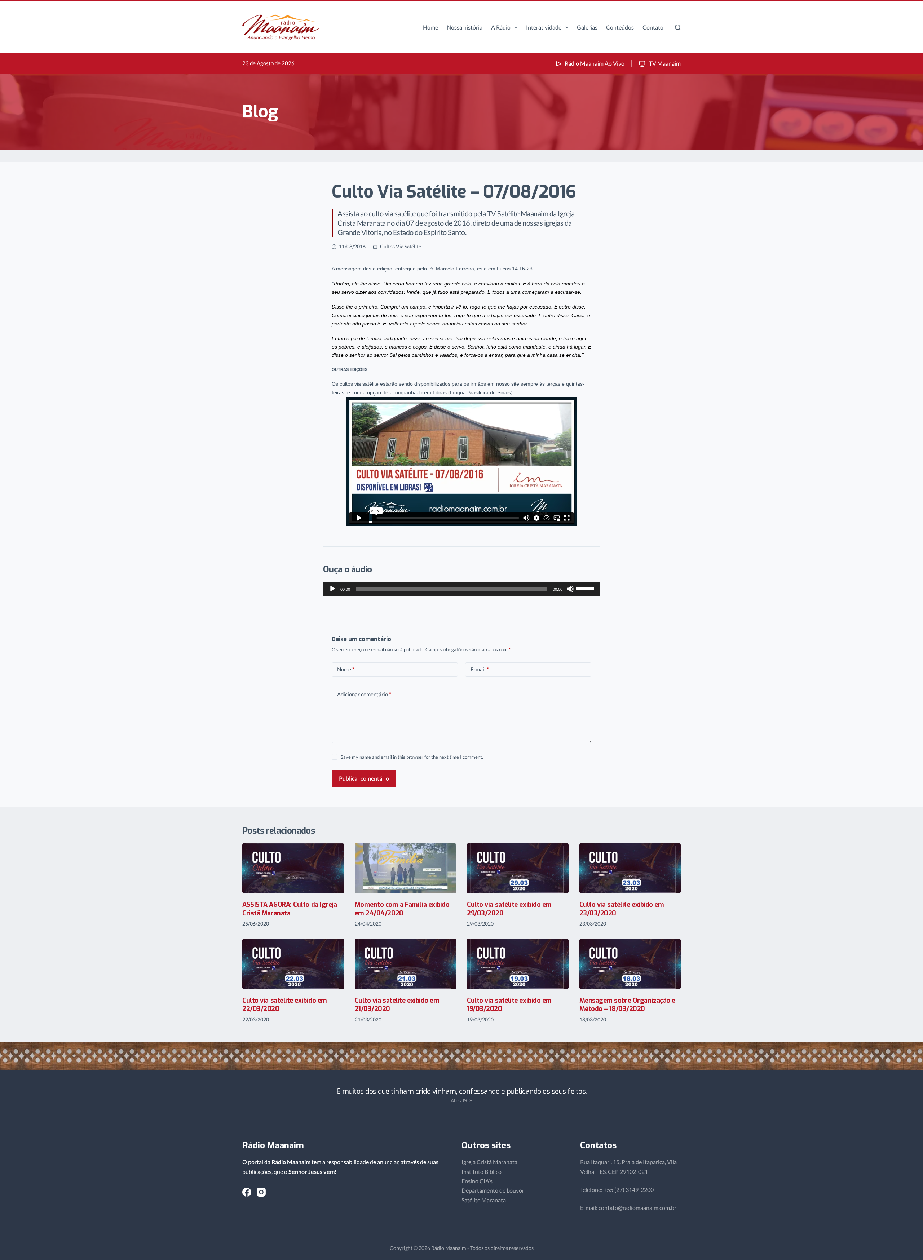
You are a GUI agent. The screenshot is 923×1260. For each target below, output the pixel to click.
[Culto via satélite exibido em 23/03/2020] (630, 868)
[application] (461, 589)
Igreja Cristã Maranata (489, 1161)
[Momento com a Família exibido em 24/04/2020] (405, 868)
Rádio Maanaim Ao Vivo (594, 63)
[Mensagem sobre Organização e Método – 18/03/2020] (630, 964)
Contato (652, 27)
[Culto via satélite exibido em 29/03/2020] (518, 868)
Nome (345, 669)
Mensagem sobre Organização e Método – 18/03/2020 (627, 1004)
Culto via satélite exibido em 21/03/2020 (397, 1004)
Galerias (587, 27)
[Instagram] (261, 1192)
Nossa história (464, 27)
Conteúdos (620, 27)
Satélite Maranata (484, 1200)
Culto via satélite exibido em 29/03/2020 (509, 908)
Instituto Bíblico (482, 1171)
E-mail (480, 669)
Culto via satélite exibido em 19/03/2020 (509, 1004)
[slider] (586, 588)
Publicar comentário (364, 778)
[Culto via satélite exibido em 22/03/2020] (293, 964)
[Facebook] (246, 1192)
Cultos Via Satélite (400, 246)
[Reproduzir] (332, 589)
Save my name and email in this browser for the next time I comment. (412, 757)
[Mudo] (570, 589)
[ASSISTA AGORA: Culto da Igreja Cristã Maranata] (293, 868)
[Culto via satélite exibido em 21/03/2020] (405, 964)
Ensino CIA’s (477, 1180)
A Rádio (501, 27)
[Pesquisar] (678, 27)
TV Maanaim (664, 63)
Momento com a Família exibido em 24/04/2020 (402, 908)
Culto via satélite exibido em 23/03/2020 (621, 908)
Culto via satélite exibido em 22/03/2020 (284, 1004)
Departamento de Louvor (493, 1190)
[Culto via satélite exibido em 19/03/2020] (518, 964)
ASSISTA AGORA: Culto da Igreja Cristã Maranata (289, 908)
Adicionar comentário (364, 694)
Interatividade (543, 27)
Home (430, 27)
